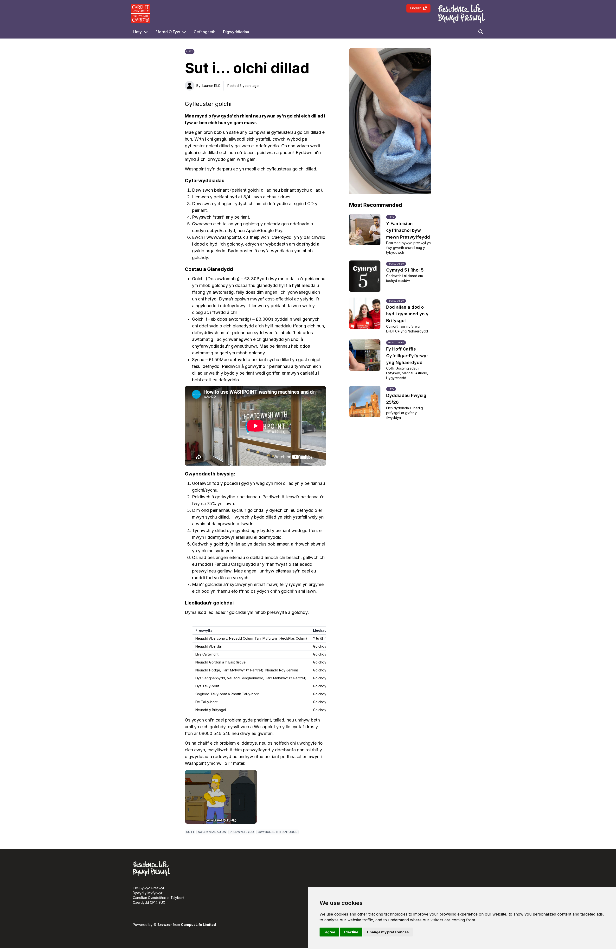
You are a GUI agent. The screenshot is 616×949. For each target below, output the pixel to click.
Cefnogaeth (204, 31)
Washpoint (195, 168)
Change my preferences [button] (388, 932)
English (415, 8)
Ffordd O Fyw (167, 31)
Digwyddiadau (236, 31)
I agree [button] (329, 932)
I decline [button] (351, 932)
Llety (137, 31)
